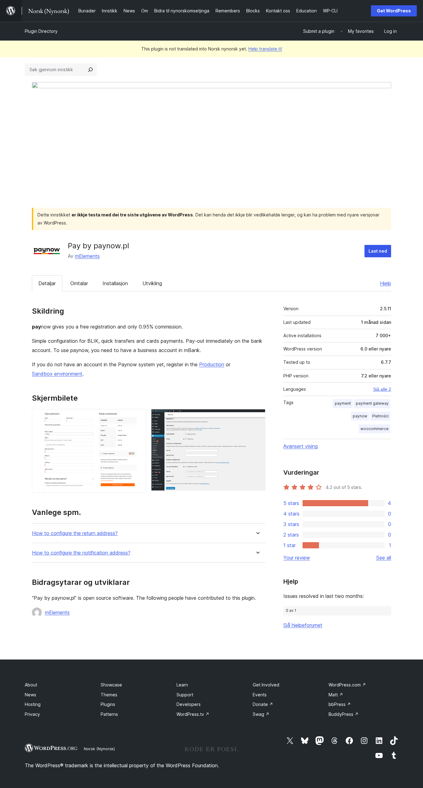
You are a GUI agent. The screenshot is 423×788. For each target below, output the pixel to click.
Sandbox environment (57, 374)
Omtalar (79, 283)
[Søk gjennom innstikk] (90, 69)
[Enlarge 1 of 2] (138, 417)
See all (383, 558)
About (31, 684)
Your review (296, 558)
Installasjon (115, 283)
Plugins (108, 704)
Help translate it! (265, 48)
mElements (87, 256)
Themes (109, 694)
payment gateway (372, 403)
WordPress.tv (193, 714)
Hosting (33, 704)
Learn (182, 684)
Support (185, 694)
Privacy (32, 714)
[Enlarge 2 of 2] (257, 417)
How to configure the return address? (75, 533)
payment (343, 403)
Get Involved (266, 684)
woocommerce (374, 428)
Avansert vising (300, 446)
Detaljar (47, 283)
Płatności (380, 416)
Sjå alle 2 (382, 389)
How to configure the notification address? (81, 553)
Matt (336, 694)
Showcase (111, 684)
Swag (261, 714)
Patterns (109, 714)
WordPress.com (347, 684)
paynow (360, 416)
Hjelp (385, 283)
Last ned (377, 251)
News (30, 694)
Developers (189, 704)
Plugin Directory (41, 31)
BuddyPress (344, 714)
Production (211, 364)
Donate (263, 704)
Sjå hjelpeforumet (302, 625)
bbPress (340, 704)
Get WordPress (394, 10)
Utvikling (152, 283)
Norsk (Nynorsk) (99, 748)
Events (260, 694)
